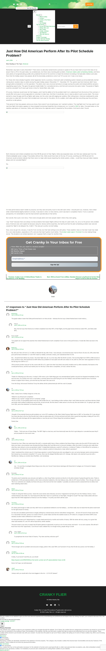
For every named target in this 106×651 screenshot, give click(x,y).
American (25, 64)
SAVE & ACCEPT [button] (5, 650)
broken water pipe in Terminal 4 (72, 232)
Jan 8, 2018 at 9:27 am (17, 411)
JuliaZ (13, 568)
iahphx (13, 489)
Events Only (18, 253)
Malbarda (14, 347)
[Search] (75, 26)
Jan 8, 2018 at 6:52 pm (17, 504)
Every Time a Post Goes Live (24, 249)
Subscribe (89, 4)
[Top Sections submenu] (45, 25)
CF (15, 426)
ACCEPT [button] (12, 621)
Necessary (5, 637)
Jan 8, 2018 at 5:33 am (17, 373)
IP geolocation (60, 610)
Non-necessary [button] (4, 644)
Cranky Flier (53, 594)
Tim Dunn (14, 502)
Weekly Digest (19, 251)
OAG (76, 106)
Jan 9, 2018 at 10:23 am (20, 533)
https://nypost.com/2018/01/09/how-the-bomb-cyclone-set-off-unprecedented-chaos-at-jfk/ (38, 560)
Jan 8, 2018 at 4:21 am (17, 337)
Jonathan (13, 552)
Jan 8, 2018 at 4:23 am (20, 325)
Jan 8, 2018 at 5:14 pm (17, 490)
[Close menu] (34, 11)
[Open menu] (29, 26)
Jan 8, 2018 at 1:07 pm (17, 474)
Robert (13, 541)
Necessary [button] (3, 636)
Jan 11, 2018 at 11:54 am (17, 569)
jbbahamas (14, 313)
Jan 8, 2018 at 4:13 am (17, 315)
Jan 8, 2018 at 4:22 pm (20, 462)
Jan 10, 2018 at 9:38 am (17, 553)
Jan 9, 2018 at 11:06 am (17, 543)
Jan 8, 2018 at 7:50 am (17, 390)
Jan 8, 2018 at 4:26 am (17, 349)
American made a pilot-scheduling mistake (79, 72)
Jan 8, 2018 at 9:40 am (20, 428)
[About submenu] (41, 15)
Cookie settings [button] (4, 621)
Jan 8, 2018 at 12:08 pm (17, 440)
